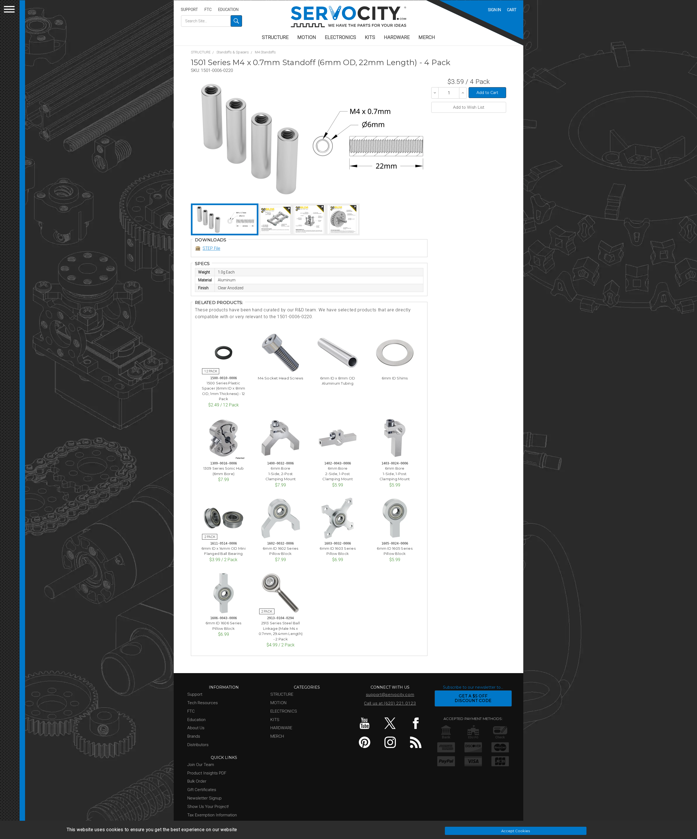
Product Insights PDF (206, 773)
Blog (415, 742)
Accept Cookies (515, 831)
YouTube (364, 723)
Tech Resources (202, 702)
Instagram (390, 742)
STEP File (211, 248)
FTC (208, 9)
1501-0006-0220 (217, 70)
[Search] (236, 21)
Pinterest (364, 742)
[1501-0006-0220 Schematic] (368, 139)
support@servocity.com (390, 694)
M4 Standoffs (265, 52)
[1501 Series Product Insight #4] (343, 219)
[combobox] (211, 21)
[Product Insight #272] (309, 219)
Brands (193, 736)
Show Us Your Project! (208, 806)
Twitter (390, 723)
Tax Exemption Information (212, 815)
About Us (195, 727)
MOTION (306, 37)
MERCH (426, 37)
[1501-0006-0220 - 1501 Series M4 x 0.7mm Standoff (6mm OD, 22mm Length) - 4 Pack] (250, 139)
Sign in (494, 10)
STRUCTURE (275, 37)
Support (189, 9)
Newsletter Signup (204, 798)
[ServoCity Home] (348, 16)
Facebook (415, 723)
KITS (370, 37)
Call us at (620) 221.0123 (390, 703)
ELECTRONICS (340, 37)
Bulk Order (196, 781)
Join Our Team (200, 764)
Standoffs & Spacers (232, 52)
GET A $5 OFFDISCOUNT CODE (473, 698)
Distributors (198, 744)
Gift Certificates (201, 789)
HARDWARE (397, 37)
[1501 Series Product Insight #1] (275, 219)
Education (228, 9)
